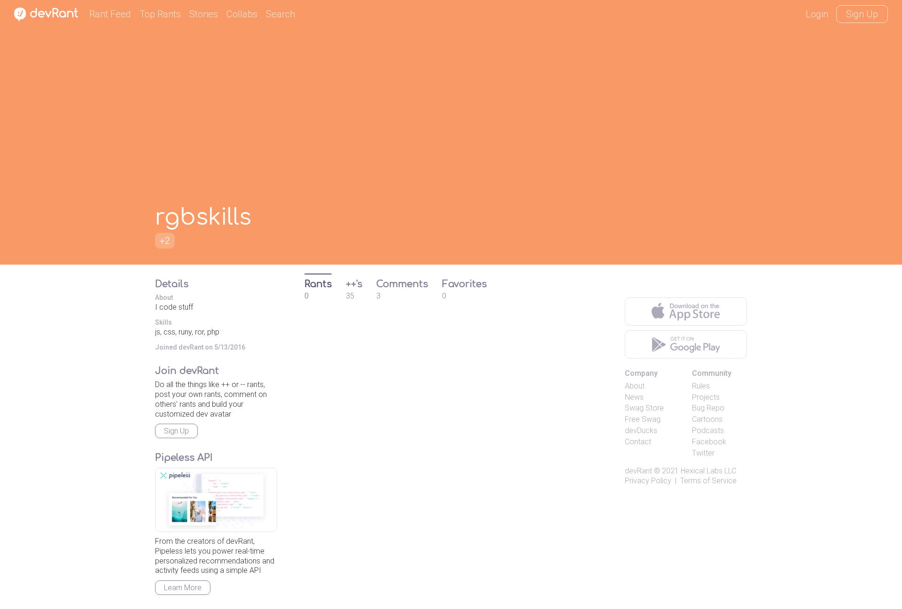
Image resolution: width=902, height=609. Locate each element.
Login (817, 14)
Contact (638, 441)
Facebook (709, 441)
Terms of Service (708, 480)
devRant (638, 470)
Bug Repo (708, 407)
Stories (203, 14)
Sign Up (862, 14)
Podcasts (708, 430)
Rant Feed (110, 14)
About (635, 385)
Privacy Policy (648, 480)
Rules (701, 385)
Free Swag (643, 419)
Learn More (183, 587)
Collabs (241, 14)
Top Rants (160, 14)
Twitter (703, 453)
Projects (706, 397)
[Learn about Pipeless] (216, 500)
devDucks (641, 430)
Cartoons (707, 419)
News (634, 397)
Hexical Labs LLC (708, 470)
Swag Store (644, 407)
